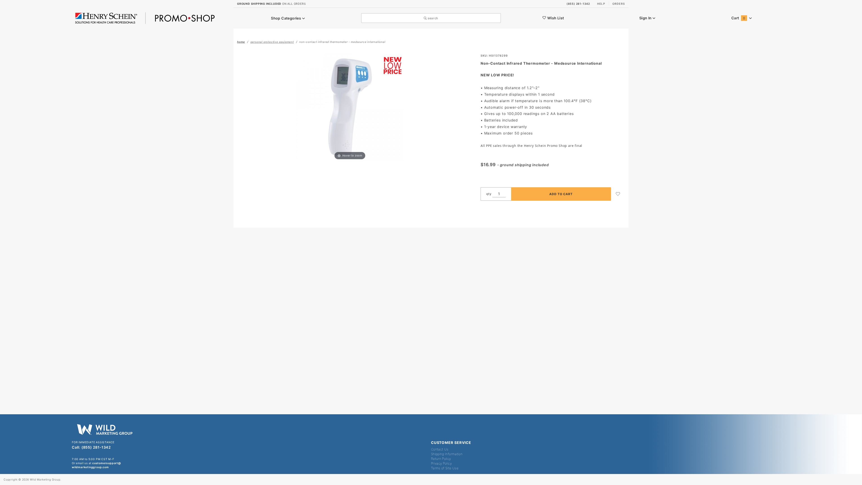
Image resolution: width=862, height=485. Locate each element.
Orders (618, 3)
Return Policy (441, 459)
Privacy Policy (441, 463)
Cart (738, 18)
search (432, 18)
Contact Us (440, 449)
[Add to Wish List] (618, 194)
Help (601, 3)
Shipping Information (446, 454)
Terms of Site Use (444, 468)
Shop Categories (286, 18)
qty (488, 194)
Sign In (646, 18)
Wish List (555, 18)
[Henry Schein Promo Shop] (145, 17)
